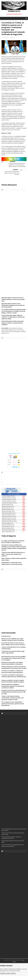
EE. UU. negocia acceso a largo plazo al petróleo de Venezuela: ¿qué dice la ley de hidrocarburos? (12, 703)
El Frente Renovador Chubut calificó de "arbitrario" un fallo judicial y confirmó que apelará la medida (13, 317)
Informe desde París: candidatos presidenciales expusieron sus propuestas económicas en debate (12, 686)
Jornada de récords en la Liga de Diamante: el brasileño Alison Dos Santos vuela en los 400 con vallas (13, 692)
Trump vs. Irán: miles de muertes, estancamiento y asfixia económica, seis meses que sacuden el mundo (12, 697)
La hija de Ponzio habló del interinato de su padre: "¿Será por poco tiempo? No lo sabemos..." (13, 554)
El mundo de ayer (6, 636)
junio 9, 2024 (5, 37)
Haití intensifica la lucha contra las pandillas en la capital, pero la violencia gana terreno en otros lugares (13, 658)
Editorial (12, 37)
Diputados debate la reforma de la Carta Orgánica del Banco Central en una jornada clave (13, 299)
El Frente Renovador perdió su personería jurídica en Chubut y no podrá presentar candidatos (12, 322)
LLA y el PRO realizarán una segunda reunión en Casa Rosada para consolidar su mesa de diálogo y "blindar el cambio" (13, 311)
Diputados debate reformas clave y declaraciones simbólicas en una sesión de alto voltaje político (12, 305)
